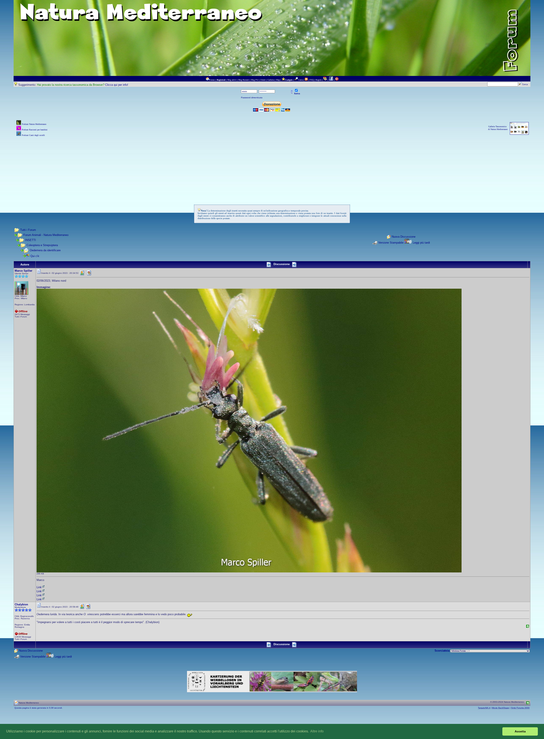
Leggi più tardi (421, 242)
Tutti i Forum (28, 229)
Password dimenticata (251, 97)
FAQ (312, 80)
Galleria (271, 80)
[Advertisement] (272, 167)
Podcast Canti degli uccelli (33, 135)
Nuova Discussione (403, 236)
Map (278, 80)
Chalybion (21, 604)
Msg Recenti (243, 80)
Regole (319, 80)
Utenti (263, 80)
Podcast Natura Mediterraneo (34, 124)
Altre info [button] (317, 731)
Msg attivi (231, 80)
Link (39, 587)
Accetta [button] (520, 731)
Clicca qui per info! (116, 84)
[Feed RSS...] (306, 80)
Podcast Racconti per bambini (34, 129)
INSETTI (30, 240)
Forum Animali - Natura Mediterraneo (45, 235)
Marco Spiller (23, 270)
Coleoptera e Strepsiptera (42, 245)
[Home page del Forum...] (207, 80)
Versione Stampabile (391, 242)
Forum (212, 80)
